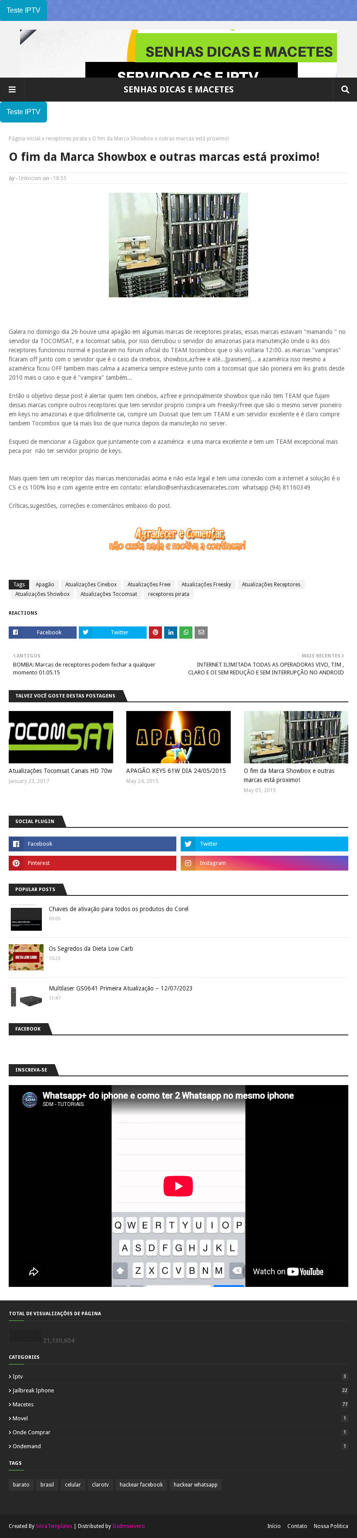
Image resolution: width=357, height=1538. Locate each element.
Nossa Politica (331, 1526)
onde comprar (179, 1432)
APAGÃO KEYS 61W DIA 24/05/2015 (176, 770)
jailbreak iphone (180, 1390)
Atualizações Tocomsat (109, 594)
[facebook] (92, 844)
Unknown (30, 178)
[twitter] (264, 844)
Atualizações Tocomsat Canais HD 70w (60, 770)
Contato (297, 1526)
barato (21, 1485)
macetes (180, 1404)
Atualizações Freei (149, 585)
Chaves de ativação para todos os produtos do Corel (119, 908)
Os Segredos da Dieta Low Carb (91, 948)
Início (274, 1526)
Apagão (45, 585)
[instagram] (264, 863)
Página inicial (24, 139)
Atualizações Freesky (206, 585)
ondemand (179, 1446)
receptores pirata (66, 139)
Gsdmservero (128, 1526)
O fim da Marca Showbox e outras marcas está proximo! (289, 775)
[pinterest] (92, 863)
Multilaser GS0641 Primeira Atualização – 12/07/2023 (121, 988)
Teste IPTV (23, 10)
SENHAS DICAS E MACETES (179, 89)
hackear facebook (141, 1485)
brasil (47, 1485)
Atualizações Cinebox (91, 585)
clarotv (100, 1485)
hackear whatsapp (196, 1485)
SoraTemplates (54, 1526)
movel (179, 1418)
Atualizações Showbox (42, 594)
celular (73, 1485)
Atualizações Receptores (271, 585)
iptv (179, 1376)
